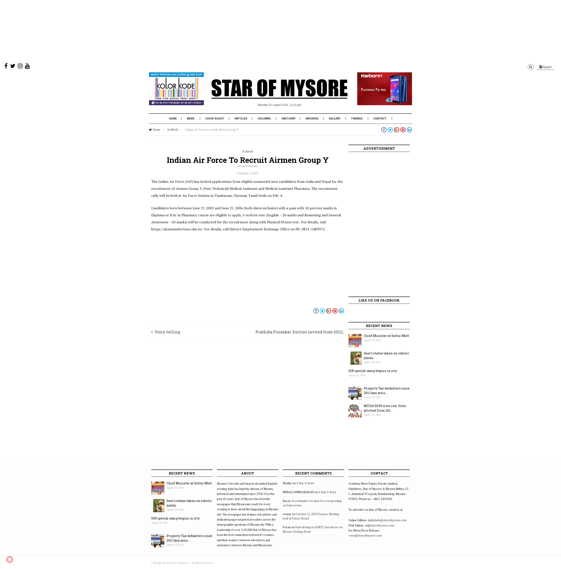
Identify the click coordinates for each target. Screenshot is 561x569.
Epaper (547, 67)
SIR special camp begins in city (372, 371)
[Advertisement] (131, 30)
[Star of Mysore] (269, 94)
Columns (264, 118)
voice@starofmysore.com (365, 535)
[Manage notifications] (9, 559)
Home (173, 118)
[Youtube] (27, 67)
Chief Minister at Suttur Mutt (386, 336)
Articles (240, 118)
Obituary (288, 118)
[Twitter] (12, 67)
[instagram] (20, 67)
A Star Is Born (305, 483)
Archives (312, 118)
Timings (357, 118)
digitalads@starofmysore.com (387, 520)
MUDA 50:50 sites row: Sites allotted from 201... (385, 408)
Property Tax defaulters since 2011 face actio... (387, 390)
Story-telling (167, 331)
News (191, 118)
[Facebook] (6, 67)
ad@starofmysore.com (379, 525)
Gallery (334, 118)
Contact (380, 118)
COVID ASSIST (214, 118)
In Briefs (172, 130)
